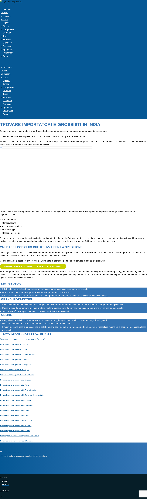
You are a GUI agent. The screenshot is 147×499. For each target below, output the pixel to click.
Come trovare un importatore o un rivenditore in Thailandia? (22, 339)
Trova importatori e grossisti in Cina (13, 349)
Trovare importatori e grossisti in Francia (15, 400)
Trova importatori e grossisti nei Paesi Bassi (17, 375)
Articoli (4, 13)
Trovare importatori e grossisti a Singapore (16, 380)
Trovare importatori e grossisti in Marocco (16, 420)
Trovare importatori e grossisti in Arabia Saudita (18, 390)
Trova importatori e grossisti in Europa (14, 359)
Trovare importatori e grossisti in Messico (15, 426)
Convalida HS (6, 9)
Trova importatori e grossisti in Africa (14, 344)
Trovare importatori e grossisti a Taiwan (15, 385)
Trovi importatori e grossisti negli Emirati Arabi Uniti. (19, 436)
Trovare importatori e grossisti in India (14, 410)
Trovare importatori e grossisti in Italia (14, 415)
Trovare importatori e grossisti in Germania (16, 405)
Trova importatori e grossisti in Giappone (15, 365)
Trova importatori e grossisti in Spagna (14, 370)
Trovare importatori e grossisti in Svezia (15, 431)
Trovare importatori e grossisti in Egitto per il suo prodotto (22, 395)
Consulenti (6, 16)
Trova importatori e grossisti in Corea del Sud (17, 354)
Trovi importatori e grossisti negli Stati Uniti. (16, 441)
